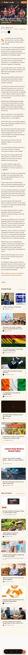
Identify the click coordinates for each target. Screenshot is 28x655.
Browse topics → (22, 289)
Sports (5, 5)
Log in (17, 2)
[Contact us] (24, 652)
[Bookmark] (16, 651)
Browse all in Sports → (21, 493)
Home (2, 5)
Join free (24, 2)
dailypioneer (8, 27)
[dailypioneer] (2, 28)
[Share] (21, 651)
